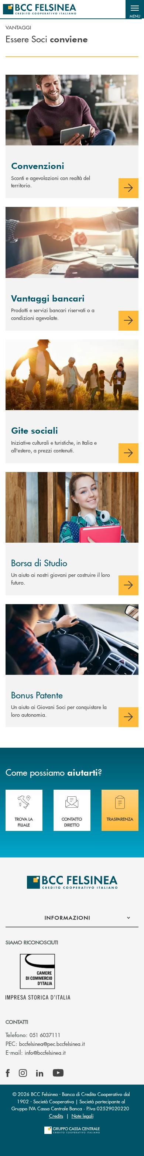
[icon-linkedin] (40, 1073)
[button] (135, 9)
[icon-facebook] (8, 1073)
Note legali (82, 1115)
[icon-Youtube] (58, 1073)
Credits (56, 1115)
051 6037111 (45, 1035)
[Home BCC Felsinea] (39, 9)
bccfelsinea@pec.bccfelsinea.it (52, 1043)
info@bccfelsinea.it (45, 1052)
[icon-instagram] (23, 1073)
